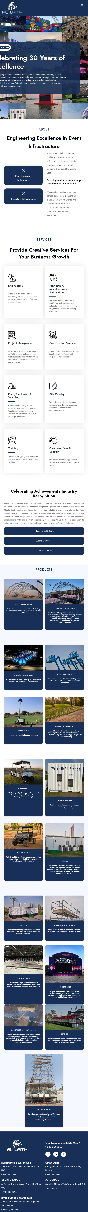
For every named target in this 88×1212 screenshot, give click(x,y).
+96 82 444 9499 (52, 1174)
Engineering (15, 286)
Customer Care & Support (60, 450)
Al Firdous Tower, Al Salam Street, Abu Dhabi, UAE (21, 1186)
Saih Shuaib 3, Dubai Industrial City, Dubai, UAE (20, 1168)
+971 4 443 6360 (8, 1174)
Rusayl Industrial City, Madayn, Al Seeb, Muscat (63, 1168)
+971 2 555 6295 (8, 1192)
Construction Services (62, 343)
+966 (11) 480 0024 (10, 1209)
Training (13, 448)
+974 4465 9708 (52, 1188)
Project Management (20, 343)
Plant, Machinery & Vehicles (19, 395)
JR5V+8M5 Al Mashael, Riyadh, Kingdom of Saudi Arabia (20, 1203)
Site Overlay (56, 394)
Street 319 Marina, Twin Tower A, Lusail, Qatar (66, 1184)
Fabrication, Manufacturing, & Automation (60, 289)
